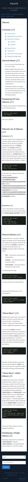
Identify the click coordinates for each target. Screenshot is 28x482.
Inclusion (12, 42)
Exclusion (12, 44)
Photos (13, 139)
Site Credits (22, 472)
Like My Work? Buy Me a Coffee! (11, 472)
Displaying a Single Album (14, 56)
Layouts (9, 66)
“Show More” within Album (14, 53)
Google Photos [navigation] (10, 16)
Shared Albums (11, 48)
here (3, 405)
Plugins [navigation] (3, 14)
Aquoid (14, 3)
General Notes (11, 33)
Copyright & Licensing (11, 475)
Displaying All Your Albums (14, 36)
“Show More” (11, 51)
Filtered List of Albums (13, 39)
